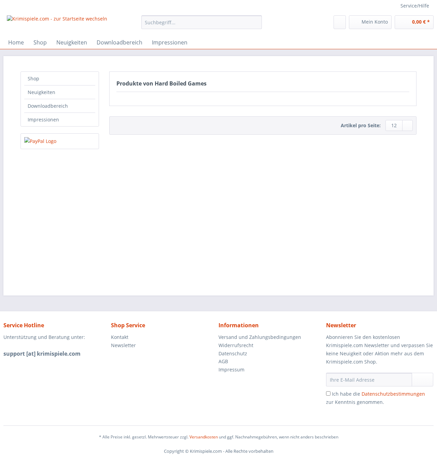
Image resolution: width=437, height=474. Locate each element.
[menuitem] (201, 25)
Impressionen (43, 119)
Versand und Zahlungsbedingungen (259, 337)
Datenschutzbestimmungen (393, 394)
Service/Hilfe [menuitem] (415, 5)
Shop (33, 78)
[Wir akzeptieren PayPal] (59, 141)
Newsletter (123, 345)
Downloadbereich (48, 106)
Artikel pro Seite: (361, 125)
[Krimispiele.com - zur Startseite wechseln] (57, 23)
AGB (223, 361)
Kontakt (119, 337)
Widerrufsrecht (235, 345)
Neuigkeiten (41, 92)
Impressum (231, 369)
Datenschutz (232, 353)
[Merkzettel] (340, 22)
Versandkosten (203, 437)
